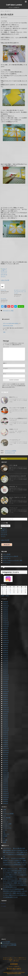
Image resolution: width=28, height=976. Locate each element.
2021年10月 (6, 679)
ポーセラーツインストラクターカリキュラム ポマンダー (20, 291)
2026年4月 (5, 601)
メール (5, 368)
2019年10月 (6, 711)
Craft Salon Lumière (14, 5)
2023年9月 (5, 644)
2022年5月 (5, 667)
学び (4, 838)
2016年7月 (5, 783)
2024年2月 (5, 636)
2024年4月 (5, 634)
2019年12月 (6, 707)
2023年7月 (5, 648)
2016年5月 (5, 787)
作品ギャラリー (22, 957)
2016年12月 (6, 772)
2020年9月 (5, 693)
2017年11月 (6, 750)
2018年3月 (5, 742)
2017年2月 (5, 768)
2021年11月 (6, 677)
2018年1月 (5, 746)
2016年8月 (5, 781)
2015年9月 (5, 799)
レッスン (5, 830)
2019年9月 (5, 713)
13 (21, 589)
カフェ (4, 815)
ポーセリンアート (7, 828)
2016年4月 (5, 789)
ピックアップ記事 (7, 823)
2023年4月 (5, 652)
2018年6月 (5, 736)
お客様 (4, 809)
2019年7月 (5, 717)
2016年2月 (5, 791)
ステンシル (3, 290)
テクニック (5, 821)
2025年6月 (5, 609)
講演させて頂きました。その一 (10, 868)
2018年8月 (5, 732)
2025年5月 (5, 612)
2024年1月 (5, 638)
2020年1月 (5, 705)
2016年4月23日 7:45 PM (8, 325)
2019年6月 (5, 719)
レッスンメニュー (17, 959)
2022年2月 (5, 671)
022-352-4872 (14, 969)
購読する (4, 458)
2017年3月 (5, 766)
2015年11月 (6, 795)
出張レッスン (6, 834)
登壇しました (6, 858)
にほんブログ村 (5, 280)
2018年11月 (6, 728)
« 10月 (2, 595)
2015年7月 (5, 803)
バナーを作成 (3, 906)
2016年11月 (6, 774)
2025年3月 (5, 616)
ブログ (15, 957)
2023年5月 (5, 650)
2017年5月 (5, 762)
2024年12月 (6, 622)
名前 (4, 363)
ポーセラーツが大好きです (14, 966)
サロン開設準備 (6, 817)
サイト (4, 373)
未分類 (4, 842)
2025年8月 (5, 607)
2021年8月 (5, 681)
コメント (6, 347)
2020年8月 (5, 695)
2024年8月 (5, 628)
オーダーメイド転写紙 (8, 813)
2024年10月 (6, 626)
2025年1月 (5, 620)
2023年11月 (6, 642)
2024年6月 (5, 632)
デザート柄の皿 (13, 465)
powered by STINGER (16, 973)
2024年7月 (5, 630)
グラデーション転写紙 (10, 450)
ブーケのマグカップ (14, 440)
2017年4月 (5, 764)
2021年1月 (5, 689)
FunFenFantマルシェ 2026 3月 (17, 476)
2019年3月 (5, 722)
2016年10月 (6, 777)
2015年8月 (5, 801)
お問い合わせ (16, 960)
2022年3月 (5, 669)
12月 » (7, 595)
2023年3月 (5, 654)
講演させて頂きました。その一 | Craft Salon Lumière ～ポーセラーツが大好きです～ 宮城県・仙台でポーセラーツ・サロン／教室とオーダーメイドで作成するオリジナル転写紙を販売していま (15, 883)
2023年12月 (6, 640)
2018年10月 (6, 730)
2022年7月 (5, 662)
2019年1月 (5, 726)
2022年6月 (5, 664)
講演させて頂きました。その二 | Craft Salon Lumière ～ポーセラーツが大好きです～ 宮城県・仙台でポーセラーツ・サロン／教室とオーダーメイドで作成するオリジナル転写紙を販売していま (15, 872)
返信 (4, 332)
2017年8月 (5, 756)
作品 (12, 310)
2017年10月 (6, 752)
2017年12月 (6, 748)
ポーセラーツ (6, 310)
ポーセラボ (3, 298)
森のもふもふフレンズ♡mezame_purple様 (13, 889)
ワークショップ (13, 508)
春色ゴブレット (13, 397)
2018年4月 (5, 740)
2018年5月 (5, 738)
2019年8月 (5, 715)
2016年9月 (5, 779)
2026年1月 (5, 603)
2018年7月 (5, 734)
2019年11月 (6, 709)
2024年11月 (6, 624)
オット (4, 811)
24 (10, 592)
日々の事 (5, 840)
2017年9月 (5, 754)
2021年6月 (5, 683)
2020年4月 (5, 701)
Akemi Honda (3, 903)
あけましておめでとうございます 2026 (12, 560)
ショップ (5, 819)
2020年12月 (6, 691)
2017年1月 (5, 770)
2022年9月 (5, 658)
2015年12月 (6, 793)
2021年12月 (6, 675)
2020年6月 (5, 699)
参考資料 (5, 836)
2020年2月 (5, 703)
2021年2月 (5, 687)
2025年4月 (5, 614)
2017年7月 (5, 758)
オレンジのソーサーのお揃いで (17, 408)
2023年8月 (5, 646)
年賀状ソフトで (13, 429)
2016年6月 (5, 785)
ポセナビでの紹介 (5, 941)
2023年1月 (5, 656)
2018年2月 (5, 744)
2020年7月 (5, 697)
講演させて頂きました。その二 (10, 879)
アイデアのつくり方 (10, 452)
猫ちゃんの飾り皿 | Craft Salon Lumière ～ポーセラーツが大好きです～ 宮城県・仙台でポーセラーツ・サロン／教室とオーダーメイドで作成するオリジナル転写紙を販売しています (15, 852)
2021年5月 (5, 685)
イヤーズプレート (7, 848)
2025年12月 (6, 605)
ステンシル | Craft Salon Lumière (10, 323)
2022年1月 (5, 673)
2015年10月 (6, 797)
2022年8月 (5, 660)
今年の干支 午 (13, 486)
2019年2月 (5, 724)
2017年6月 (5, 760)
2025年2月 (5, 618)
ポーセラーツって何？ (7, 957)
